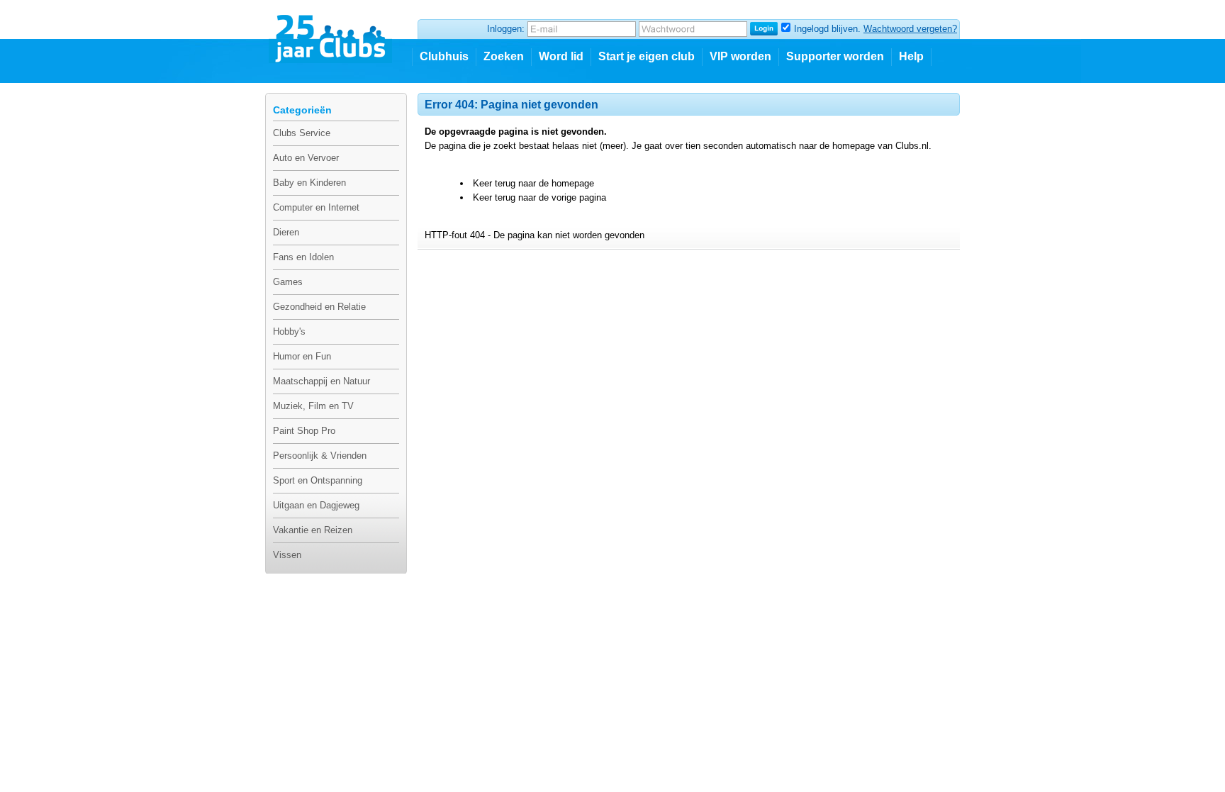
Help (911, 56)
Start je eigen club (646, 56)
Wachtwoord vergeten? (910, 28)
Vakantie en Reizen (312, 530)
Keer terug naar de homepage (533, 183)
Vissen (287, 555)
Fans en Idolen (303, 257)
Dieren (286, 232)
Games (288, 282)
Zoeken (503, 56)
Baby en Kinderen (309, 182)
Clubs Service (301, 133)
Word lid (561, 56)
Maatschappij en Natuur (321, 381)
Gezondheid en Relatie (319, 306)
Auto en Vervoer (306, 157)
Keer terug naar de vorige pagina (539, 197)
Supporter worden (835, 56)
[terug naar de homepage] (331, 33)
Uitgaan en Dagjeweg (316, 505)
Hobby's (289, 331)
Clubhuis (444, 56)
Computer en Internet (316, 207)
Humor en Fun (302, 356)
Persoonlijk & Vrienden (320, 455)
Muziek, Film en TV (313, 406)
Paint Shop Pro (304, 430)
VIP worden (740, 56)
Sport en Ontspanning (317, 480)
